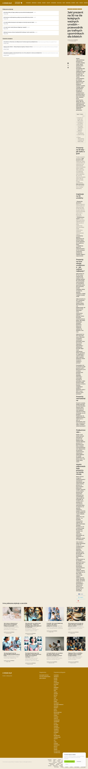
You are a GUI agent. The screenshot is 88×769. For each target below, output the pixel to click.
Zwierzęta (56, 676)
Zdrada (55, 749)
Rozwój (56, 689)
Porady (55, 715)
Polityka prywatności (44, 676)
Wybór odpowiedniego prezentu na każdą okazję (81, 139)
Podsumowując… (81, 135)
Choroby (56, 726)
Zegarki (55, 679)
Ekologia (56, 684)
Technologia (57, 752)
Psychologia (57, 751)
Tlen (55, 698)
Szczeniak (56, 703)
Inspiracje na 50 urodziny (80, 122)
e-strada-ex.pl (7, 3)
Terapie (55, 692)
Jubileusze (56, 730)
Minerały (57, 764)
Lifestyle (56, 718)
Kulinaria (56, 732)
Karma (55, 701)
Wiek (55, 690)
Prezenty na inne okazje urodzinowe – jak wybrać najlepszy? (81, 127)
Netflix (55, 695)
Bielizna (56, 699)
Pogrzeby (56, 717)
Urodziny (56, 706)
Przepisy (56, 738)
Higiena (55, 678)
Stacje (55, 723)
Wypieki (55, 748)
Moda (55, 696)
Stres (55, 734)
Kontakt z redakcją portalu (7, 675)
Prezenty (56, 707)
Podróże (56, 743)
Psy (54, 740)
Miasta (55, 710)
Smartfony (56, 713)
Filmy (55, 685)
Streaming (56, 682)
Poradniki (56, 675)
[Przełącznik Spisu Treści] (82, 116)
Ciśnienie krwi (57, 737)
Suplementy (56, 727)
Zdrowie (56, 693)
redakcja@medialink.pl (27, 761)
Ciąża (55, 741)
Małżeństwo (57, 735)
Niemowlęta (57, 744)
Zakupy (55, 681)
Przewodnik (57, 720)
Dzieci (55, 709)
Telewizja (56, 729)
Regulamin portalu (44, 675)
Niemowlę (56, 687)
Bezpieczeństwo (58, 712)
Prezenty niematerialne (81, 132)
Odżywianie (56, 721)
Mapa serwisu (42, 678)
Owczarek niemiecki (58, 704)
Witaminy (56, 724)
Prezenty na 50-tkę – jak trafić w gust (80, 119)
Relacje (55, 746)
